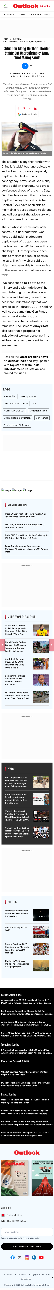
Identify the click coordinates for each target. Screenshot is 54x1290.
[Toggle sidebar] (8, 6)
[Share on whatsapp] (36, 108)
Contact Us (20, 1274)
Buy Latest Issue (16, 1221)
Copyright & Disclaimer (39, 1274)
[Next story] (52, 645)
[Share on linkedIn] (30, 108)
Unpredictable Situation (17, 417)
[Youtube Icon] (41, 1257)
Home (5, 39)
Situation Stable (39, 410)
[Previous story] (2, 645)
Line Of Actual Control (16, 403)
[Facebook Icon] (12, 1257)
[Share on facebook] (18, 108)
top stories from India (24, 365)
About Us (8, 1274)
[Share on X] (24, 108)
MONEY (22, 14)
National (17, 39)
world (22, 373)
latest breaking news (34, 357)
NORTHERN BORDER (14, 410)
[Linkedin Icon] (34, 1257)
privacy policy (34, 1238)
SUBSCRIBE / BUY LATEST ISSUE (27, 1246)
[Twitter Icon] (19, 1257)
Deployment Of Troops (17, 425)
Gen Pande (42, 417)
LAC (35, 403)
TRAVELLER (35, 14)
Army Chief (10, 396)
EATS (47, 14)
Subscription (14, 1215)
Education (32, 369)
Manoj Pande (28, 396)
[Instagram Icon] (27, 1257)
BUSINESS (9, 14)
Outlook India (17, 361)
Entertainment (14, 369)
